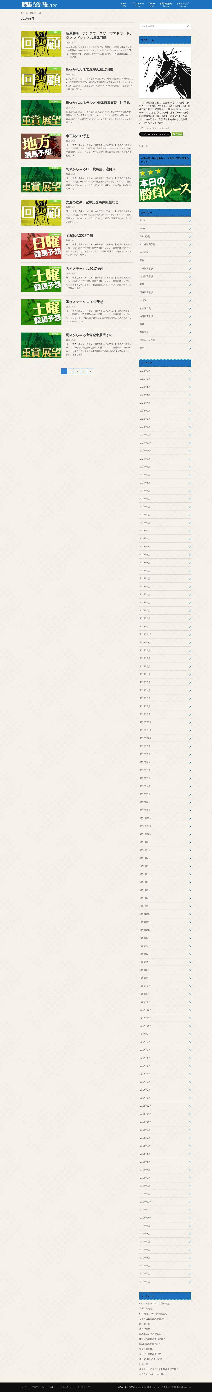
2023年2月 (145, 706)
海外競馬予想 (146, 316)
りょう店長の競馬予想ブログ (153, 1318)
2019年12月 (146, 1009)
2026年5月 (145, 394)
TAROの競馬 (145, 1308)
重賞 (142, 324)
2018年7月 (145, 1145)
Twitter (151, 4)
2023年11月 (146, 634)
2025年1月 (145, 522)
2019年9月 (145, 1034)
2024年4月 (145, 594)
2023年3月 (145, 698)
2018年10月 (146, 1121)
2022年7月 (145, 762)
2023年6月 (145, 674)
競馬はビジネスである (150, 1333)
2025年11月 (146, 442)
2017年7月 (145, 1241)
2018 (142, 220)
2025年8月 (145, 466)
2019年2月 (145, 1089)
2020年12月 (146, 914)
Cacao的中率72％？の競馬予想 (154, 1303)
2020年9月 (145, 938)
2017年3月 (145, 1273)
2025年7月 (145, 474)
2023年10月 (146, 642)
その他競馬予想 (147, 244)
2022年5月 (145, 778)
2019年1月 (145, 1097)
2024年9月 (145, 554)
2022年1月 (145, 810)
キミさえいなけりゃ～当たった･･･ (156, 1374)
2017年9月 (145, 1225)
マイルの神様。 (146, 1349)
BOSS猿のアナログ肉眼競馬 (153, 1313)
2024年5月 (145, 586)
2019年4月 (145, 1074)
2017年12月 (146, 1201)
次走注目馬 (145, 308)
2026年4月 (145, 402)
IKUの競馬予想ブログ (149, 1343)
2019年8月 (145, 1042)
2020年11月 (146, 922)
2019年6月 (145, 1058)
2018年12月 (146, 1105)
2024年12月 (146, 530)
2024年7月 (145, 570)
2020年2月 (145, 994)
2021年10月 (146, 834)
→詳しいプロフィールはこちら (154, 128)
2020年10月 (146, 930)
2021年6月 (145, 866)
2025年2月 (145, 514)
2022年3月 (145, 794)
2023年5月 (145, 682)
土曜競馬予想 (146, 268)
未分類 (143, 300)
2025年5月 (145, 490)
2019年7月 (145, 1049)
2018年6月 (145, 1153)
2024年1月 (145, 618)
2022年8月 (145, 754)
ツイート (143, 145)
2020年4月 (145, 978)
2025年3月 (145, 506)
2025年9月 (145, 458)
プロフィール (137, 4)
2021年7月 (145, 858)
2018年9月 (145, 1129)
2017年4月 (145, 1265)
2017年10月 (146, 1217)
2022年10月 (146, 738)
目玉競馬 (143, 1364)
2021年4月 (145, 882)
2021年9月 (145, 842)
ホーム (124, 4)
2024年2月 (145, 610)
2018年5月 (145, 1161)
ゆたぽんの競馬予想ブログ (152, 1338)
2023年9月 (145, 650)
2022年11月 (146, 730)
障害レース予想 (147, 340)
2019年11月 (146, 1018)
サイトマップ (183, 4)
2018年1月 (145, 1193)
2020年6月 (145, 962)
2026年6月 (145, 386)
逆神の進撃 (144, 1328)
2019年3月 (145, 1081)
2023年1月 (145, 714)
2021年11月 (146, 826)
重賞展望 (144, 332)
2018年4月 (145, 1169)
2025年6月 (145, 482)
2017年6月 (145, 1249)
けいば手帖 (144, 1323)
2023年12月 (146, 626)
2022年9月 (145, 746)
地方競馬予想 (146, 276)
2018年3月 (145, 1177)
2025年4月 (145, 498)
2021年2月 (145, 898)
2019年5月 (145, 1065)
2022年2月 (145, 802)
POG (142, 228)
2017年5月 (145, 1257)
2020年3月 (145, 986)
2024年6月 (145, 578)
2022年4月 (145, 786)
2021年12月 (146, 818)
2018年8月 (145, 1137)
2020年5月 (145, 970)
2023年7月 (145, 666)
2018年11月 (146, 1113)
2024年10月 (146, 546)
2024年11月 (146, 538)
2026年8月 (145, 370)
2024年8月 (145, 562)
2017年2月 (145, 1281)
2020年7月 (145, 954)
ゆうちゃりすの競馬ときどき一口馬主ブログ (153, 1387)
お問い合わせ (166, 4)
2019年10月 (146, 1025)
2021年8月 (145, 850)
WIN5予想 (145, 236)
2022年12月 (146, 722)
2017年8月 (145, 1233)
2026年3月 (145, 410)
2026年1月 (145, 426)
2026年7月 (145, 378)
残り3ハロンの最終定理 (150, 1358)
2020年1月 (145, 1002)
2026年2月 (145, 418)
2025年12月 (146, 434)
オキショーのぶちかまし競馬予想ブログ (158, 1369)
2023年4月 (145, 690)
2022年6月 (145, 770)
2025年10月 (146, 450)
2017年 (33, 13)
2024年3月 (145, 602)
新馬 (142, 284)
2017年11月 (146, 1209)
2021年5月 (145, 874)
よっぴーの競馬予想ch (150, 1354)
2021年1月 (145, 906)
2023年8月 (145, 658)
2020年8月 (145, 946)
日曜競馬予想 (146, 292)
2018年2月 (145, 1185)
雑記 (142, 348)
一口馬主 (144, 252)
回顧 (142, 260)
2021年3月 (145, 890)
